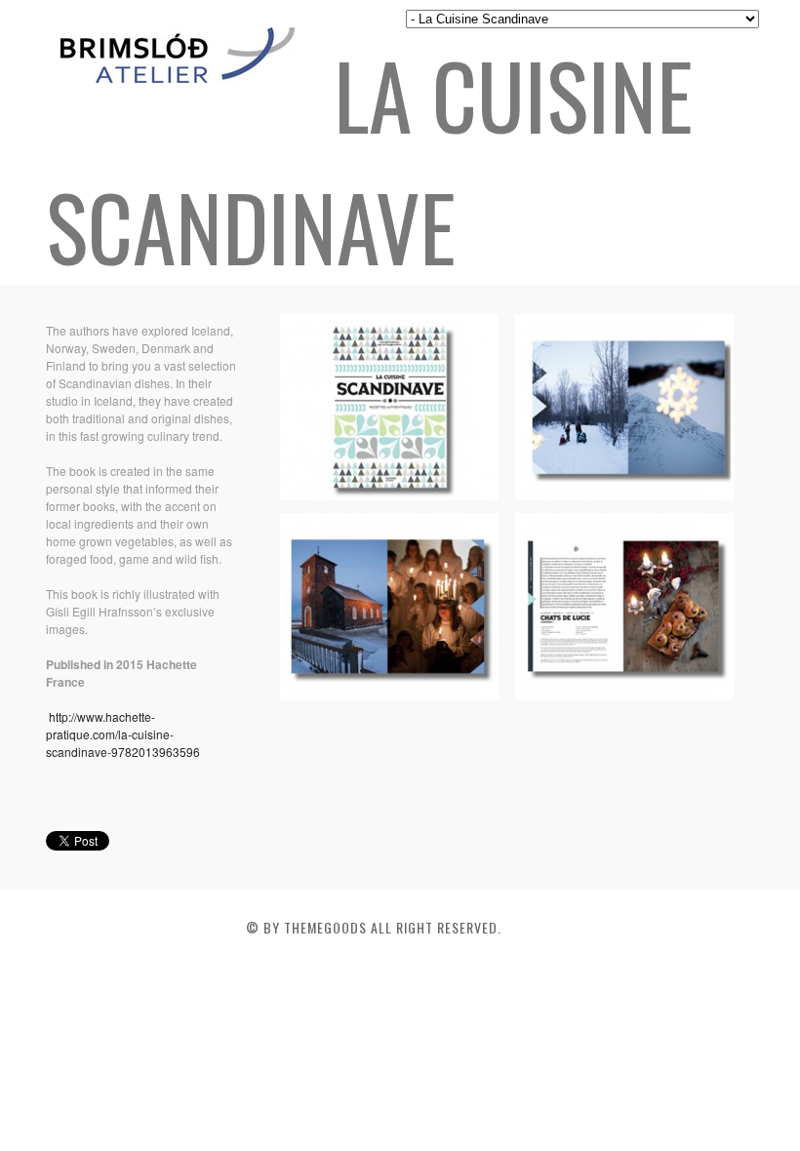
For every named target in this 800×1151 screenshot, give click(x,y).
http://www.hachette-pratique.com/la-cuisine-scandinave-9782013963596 (123, 734)
